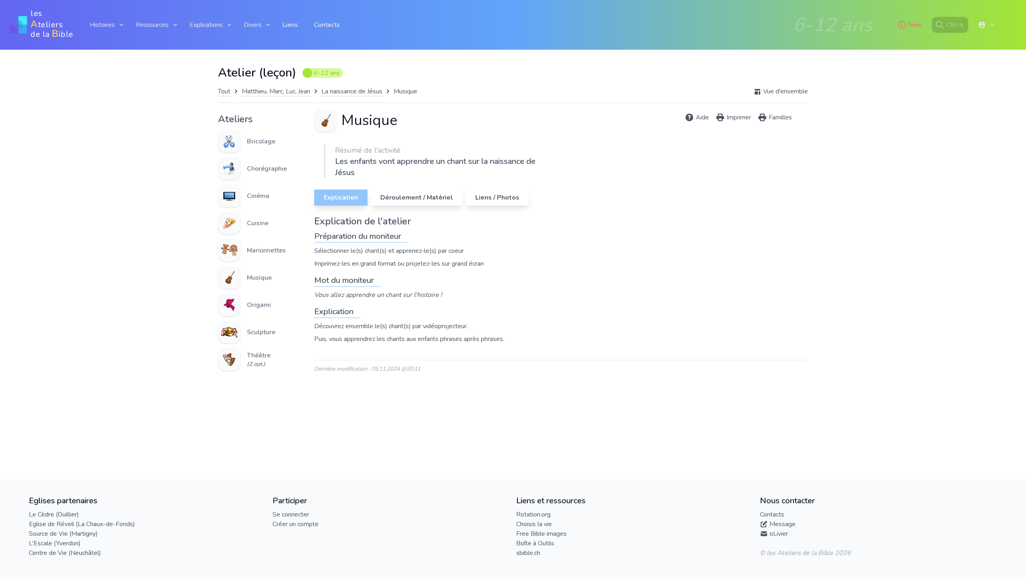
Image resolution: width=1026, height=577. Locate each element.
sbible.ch (528, 553)
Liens (290, 24)
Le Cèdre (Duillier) (54, 514)
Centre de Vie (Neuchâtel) (65, 553)
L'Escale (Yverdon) (55, 543)
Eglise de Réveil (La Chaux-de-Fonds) (82, 524)
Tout (224, 91)
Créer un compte (296, 524)
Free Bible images (541, 533)
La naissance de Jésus (351, 91)
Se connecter (291, 514)
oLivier (779, 533)
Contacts (327, 24)
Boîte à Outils (535, 543)
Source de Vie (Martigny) (63, 533)
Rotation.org (533, 514)
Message (783, 524)
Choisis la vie (534, 524)
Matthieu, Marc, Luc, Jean (276, 91)
